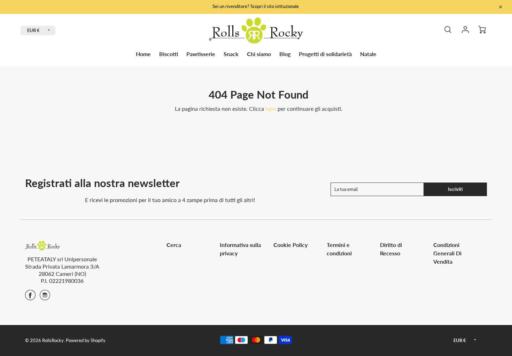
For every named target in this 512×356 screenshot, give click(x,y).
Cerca (173, 244)
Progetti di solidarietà (325, 54)
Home (143, 54)
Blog (284, 54)
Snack (231, 54)
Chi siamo (259, 54)
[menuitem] (143, 54)
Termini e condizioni (339, 248)
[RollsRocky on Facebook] (30, 297)
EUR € (33, 30)
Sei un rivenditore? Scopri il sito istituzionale (256, 6)
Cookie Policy (290, 244)
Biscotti (168, 54)
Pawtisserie (200, 54)
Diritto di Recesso (391, 248)
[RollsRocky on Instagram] (45, 297)
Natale (368, 54)
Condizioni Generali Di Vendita (447, 253)
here (270, 108)
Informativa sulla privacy (240, 248)
